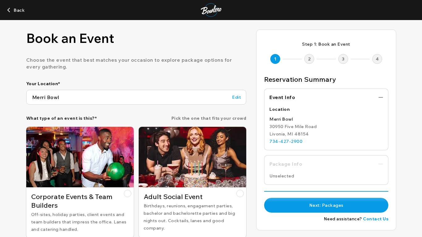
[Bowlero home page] (211, 10)
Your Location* (43, 83)
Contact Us (375, 219)
